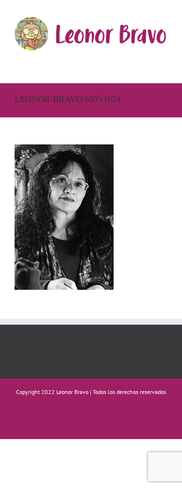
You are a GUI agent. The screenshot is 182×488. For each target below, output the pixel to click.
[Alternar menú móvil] (163, 61)
